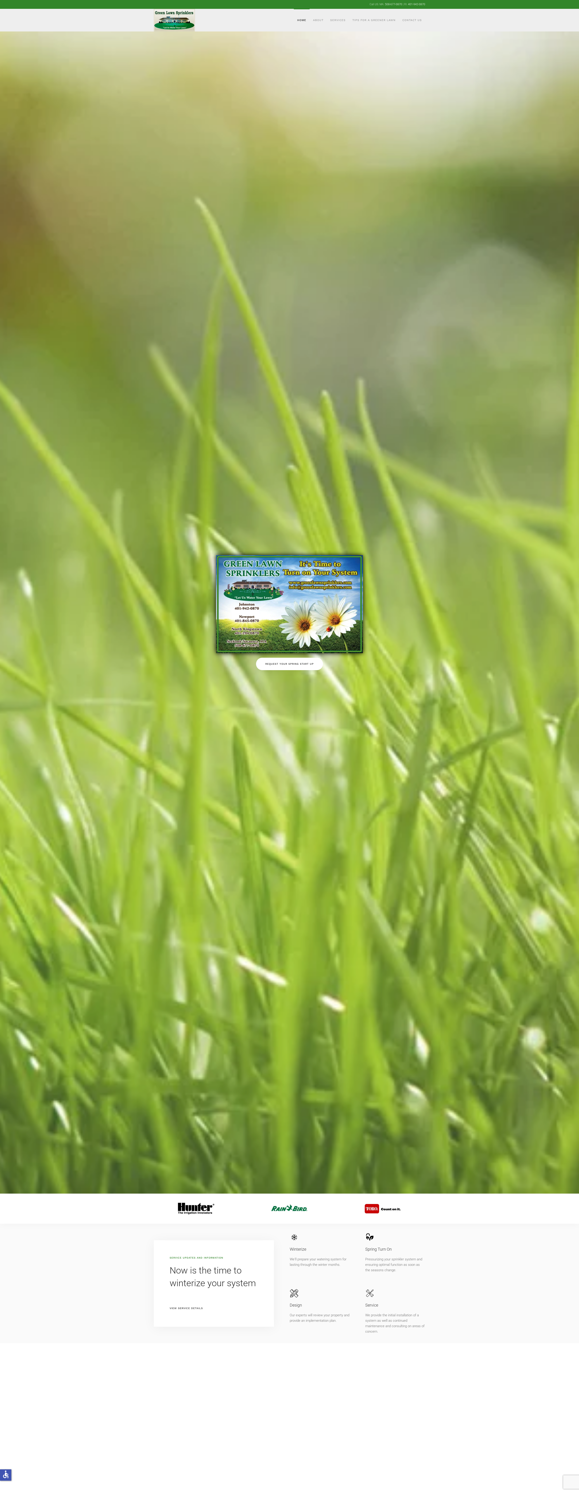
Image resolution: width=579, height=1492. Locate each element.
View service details (186, 1308)
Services (338, 20)
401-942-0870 (416, 4)
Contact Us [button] (412, 20)
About (318, 20)
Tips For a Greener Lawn (374, 20)
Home (301, 20)
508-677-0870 (393, 4)
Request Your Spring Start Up (289, 663)
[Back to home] (175, 20)
